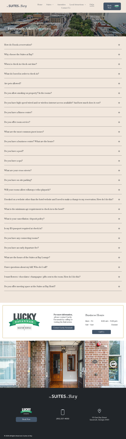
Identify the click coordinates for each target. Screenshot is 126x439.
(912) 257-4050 (62, 418)
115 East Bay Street (99, 417)
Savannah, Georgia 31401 (99, 420)
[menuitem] (40, 4)
